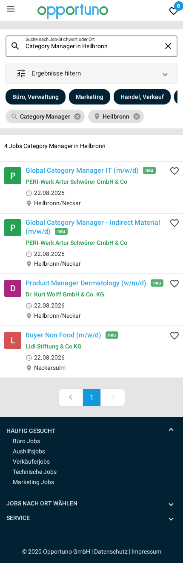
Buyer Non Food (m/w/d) (63, 335)
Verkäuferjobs (31, 461)
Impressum (146, 551)
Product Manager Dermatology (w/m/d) (86, 283)
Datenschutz (111, 551)
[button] (91, 73)
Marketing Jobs (33, 482)
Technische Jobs (35, 471)
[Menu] (10, 8)
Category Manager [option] (45, 116)
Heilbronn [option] (116, 116)
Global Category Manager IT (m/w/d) (82, 170)
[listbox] (91, 116)
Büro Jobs (26, 441)
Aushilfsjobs (29, 451)
